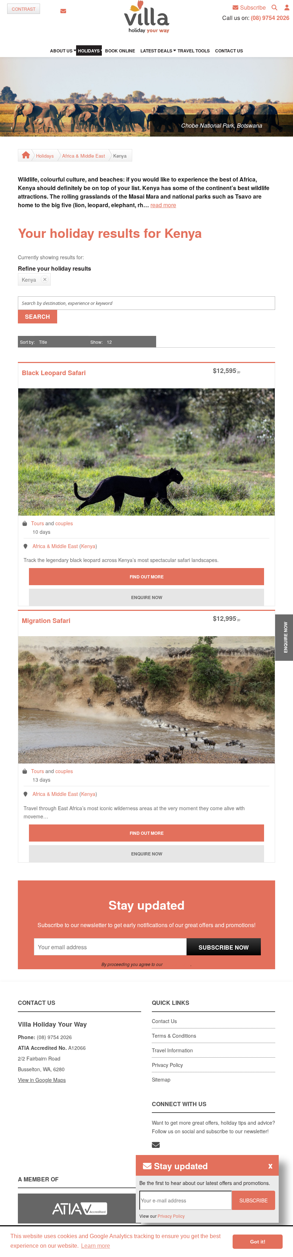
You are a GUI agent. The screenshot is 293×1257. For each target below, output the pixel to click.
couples (64, 523)
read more (163, 205)
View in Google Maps (42, 1079)
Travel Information (172, 1050)
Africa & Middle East (83, 155)
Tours (37, 523)
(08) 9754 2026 (270, 18)
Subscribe (253, 7)
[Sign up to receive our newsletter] (63, 11)
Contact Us (164, 1020)
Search (37, 316)
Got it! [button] (257, 1242)
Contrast (23, 9)
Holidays (45, 155)
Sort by (27, 342)
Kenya (88, 546)
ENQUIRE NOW (285, 637)
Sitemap (161, 1079)
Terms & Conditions (174, 1035)
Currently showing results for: (51, 257)
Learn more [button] (95, 1246)
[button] (286, 8)
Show (95, 342)
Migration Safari (46, 621)
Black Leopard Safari (54, 373)
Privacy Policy (177, 964)
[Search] (274, 8)
